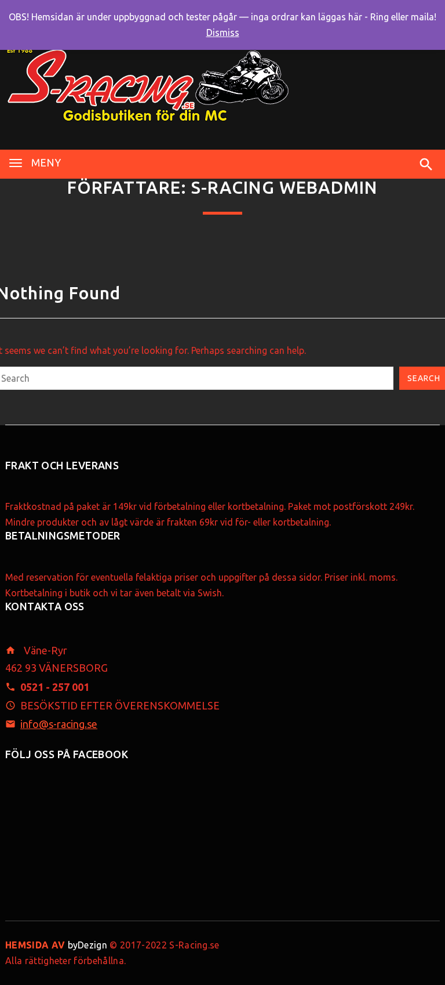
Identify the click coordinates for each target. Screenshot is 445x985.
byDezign (56, 945)
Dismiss (222, 32)
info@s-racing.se (58, 724)
